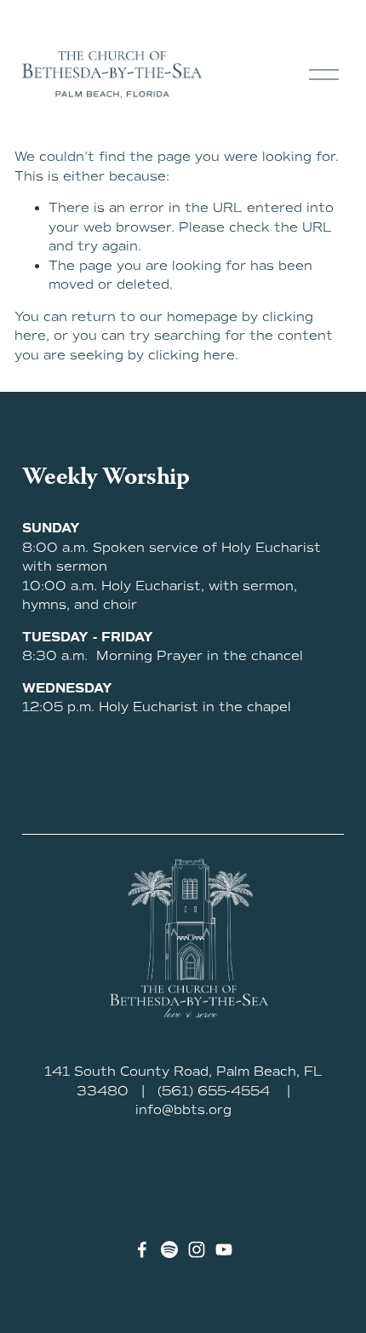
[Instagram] (196, 1249)
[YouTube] (223, 1249)
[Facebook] (142, 1249)
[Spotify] (169, 1249)
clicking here (191, 355)
